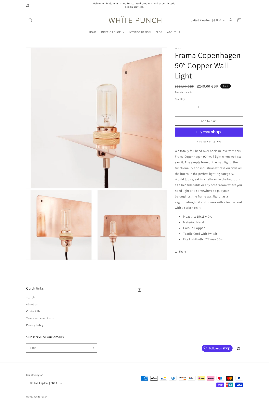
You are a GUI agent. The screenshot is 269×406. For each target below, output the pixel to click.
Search (30, 297)
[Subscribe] (92, 347)
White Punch (40, 397)
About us (32, 304)
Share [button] (182, 251)
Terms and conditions (40, 318)
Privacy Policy (34, 325)
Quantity (180, 99)
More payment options (209, 141)
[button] (30, 20)
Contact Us (33, 311)
